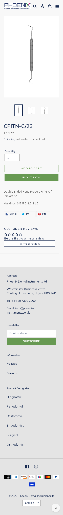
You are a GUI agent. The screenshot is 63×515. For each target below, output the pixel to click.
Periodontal (15, 406)
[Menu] (57, 6)
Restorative (15, 416)
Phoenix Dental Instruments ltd (36, 495)
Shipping (9, 139)
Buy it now (31, 177)
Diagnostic (14, 397)
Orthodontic (15, 444)
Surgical (12, 435)
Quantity (10, 151)
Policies (12, 363)
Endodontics (15, 425)
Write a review (29, 243)
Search (12, 373)
